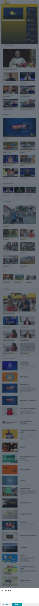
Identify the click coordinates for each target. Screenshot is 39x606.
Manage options (6, 604)
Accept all (17, 604)
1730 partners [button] (8, 592)
